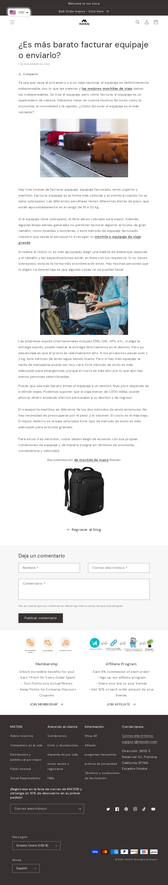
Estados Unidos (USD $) (32, 845)
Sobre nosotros (21, 736)
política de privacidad (101, 764)
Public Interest (20, 769)
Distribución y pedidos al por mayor (26, 757)
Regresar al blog (86, 529)
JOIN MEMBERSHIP (44, 704)
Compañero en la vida (26, 745)
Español (22, 868)
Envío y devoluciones (63, 745)
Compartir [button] (30, 74)
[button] (12, 22)
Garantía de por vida (63, 754)
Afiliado (90, 745)
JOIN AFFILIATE (118, 704)
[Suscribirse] (79, 809)
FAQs (51, 778)
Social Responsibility (25, 778)
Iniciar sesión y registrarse (58, 766)
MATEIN (129, 859)
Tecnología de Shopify (146, 859)
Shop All (91, 736)
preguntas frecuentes (100, 754)
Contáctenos (57, 736)
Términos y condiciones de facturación (102, 775)
